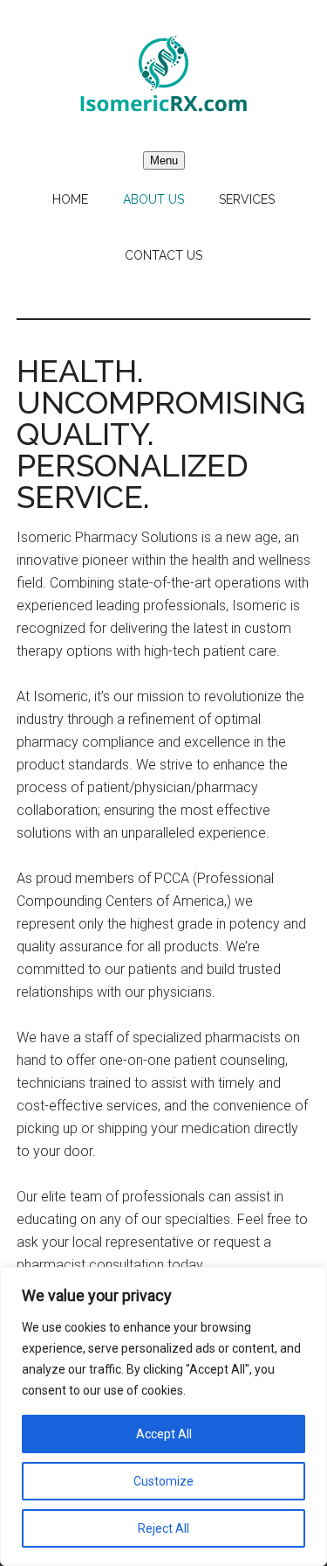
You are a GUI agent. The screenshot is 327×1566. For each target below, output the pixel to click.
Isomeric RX (164, 74)
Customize (163, 1481)
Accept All (164, 1434)
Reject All (163, 1528)
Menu (164, 160)
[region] (163, 1416)
